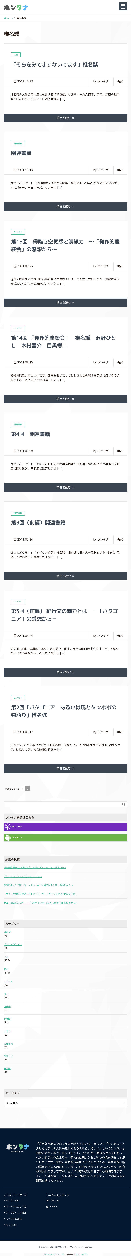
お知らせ (8, 1056)
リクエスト (11, 1224)
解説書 (7, 1006)
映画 (6, 969)
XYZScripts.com (81, 1254)
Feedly (53, 1206)
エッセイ (8, 981)
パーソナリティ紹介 (16, 1212)
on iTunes (17, 827)
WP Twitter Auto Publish (53, 1254)
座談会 (7, 1031)
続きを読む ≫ (65, 118)
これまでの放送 (14, 1218)
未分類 (7, 1068)
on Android (17, 838)
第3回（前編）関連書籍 (38, 522)
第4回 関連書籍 (30, 433)
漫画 (6, 993)
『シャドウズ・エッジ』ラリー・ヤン (23, 876)
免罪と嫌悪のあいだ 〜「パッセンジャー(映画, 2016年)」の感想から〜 (40, 902)
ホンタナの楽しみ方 (16, 1206)
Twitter (55, 1200)
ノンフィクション (13, 944)
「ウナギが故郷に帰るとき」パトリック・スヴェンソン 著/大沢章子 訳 (40, 894)
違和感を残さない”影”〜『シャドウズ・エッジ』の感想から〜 (35, 867)
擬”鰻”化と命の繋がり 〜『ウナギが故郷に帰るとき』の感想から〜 (38, 885)
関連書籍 (21, 153)
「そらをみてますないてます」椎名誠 (54, 64)
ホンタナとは (12, 1200)
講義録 (7, 931)
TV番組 (7, 1018)
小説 (6, 956)
